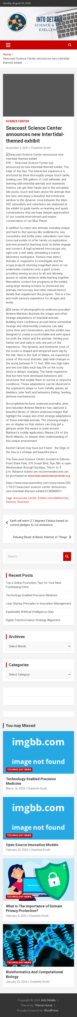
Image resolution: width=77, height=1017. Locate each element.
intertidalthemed (57, 498)
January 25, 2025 (16, 981)
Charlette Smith (41, 147)
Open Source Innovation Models (32, 845)
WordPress (51, 1010)
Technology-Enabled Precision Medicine (31, 595)
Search (67, 556)
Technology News (19, 769)
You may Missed (20, 725)
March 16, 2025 (15, 788)
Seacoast (23, 501)
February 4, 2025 (16, 915)
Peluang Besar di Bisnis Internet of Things (40, 537)
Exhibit (42, 498)
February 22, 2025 (17, 849)
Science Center (17, 121)
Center (32, 498)
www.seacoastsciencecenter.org (49, 476)
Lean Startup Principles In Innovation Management (38, 603)
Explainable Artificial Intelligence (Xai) (30, 612)
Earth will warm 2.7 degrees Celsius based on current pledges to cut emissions (39, 523)
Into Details (48, 1000)
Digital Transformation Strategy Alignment (33, 620)
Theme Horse (44, 1005)
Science (11, 501)
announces (20, 498)
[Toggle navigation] (8, 44)
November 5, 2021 (17, 147)
